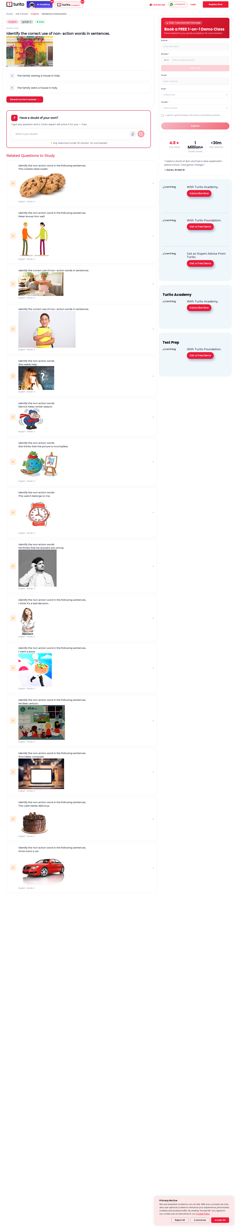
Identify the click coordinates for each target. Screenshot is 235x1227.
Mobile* (165, 54)
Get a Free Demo (200, 226)
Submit (195, 126)
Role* (163, 88)
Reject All (180, 1220)
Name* (164, 40)
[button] (78, 75)
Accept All (220, 1220)
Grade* (164, 102)
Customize (200, 1220)
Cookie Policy (203, 1213)
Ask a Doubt (22, 13)
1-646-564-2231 (159, 5)
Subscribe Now (199, 193)
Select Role (169, 94)
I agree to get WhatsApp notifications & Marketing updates (192, 115)
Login (193, 4)
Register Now (215, 4)
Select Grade (170, 107)
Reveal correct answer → (24, 99)
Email (164, 75)
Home (9, 13)
